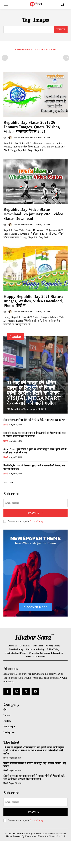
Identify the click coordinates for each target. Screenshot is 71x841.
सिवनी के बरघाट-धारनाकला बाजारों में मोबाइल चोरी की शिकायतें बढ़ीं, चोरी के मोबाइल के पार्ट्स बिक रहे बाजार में (34, 777)
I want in (33, 513)
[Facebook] (7, 691)
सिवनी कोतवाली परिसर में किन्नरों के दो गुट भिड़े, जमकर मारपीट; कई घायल (35, 420)
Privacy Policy (36, 521)
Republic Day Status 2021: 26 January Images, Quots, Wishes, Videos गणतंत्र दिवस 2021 (31, 127)
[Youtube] (35, 691)
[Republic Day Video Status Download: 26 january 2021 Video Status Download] (35, 181)
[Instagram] (16, 691)
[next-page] (11, 482)
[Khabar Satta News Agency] (36, 4)
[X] (26, 691)
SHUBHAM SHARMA (23, 137)
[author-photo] (10, 137)
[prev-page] (5, 58)
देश (4, 137)
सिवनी (5, 425)
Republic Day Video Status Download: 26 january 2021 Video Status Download (33, 214)
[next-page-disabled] (66, 58)
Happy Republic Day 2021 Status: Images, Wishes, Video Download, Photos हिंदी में (33, 301)
